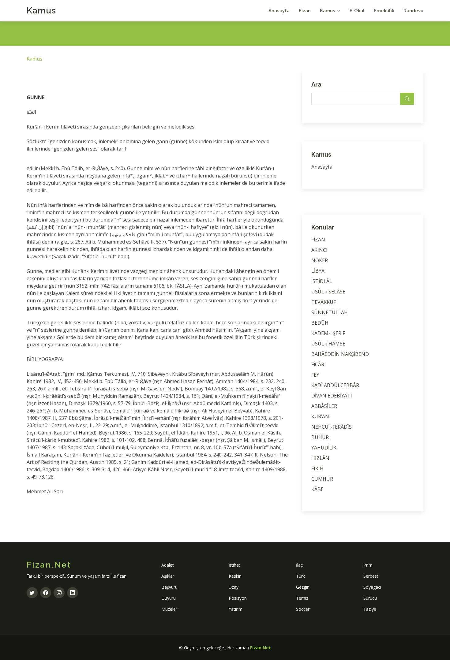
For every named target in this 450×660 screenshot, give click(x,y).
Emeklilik (384, 10)
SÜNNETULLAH (329, 312)
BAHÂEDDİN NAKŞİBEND (340, 354)
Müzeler (169, 609)
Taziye (369, 609)
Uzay (233, 587)
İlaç (299, 565)
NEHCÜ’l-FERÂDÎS (331, 426)
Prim (368, 565)
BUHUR (320, 437)
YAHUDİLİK (323, 447)
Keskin (235, 576)
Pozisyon (238, 598)
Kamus (41, 11)
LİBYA (317, 270)
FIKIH (317, 468)
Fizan (305, 10)
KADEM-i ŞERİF (328, 333)
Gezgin (302, 587)
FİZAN (318, 239)
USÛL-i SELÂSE (328, 291)
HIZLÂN (320, 458)
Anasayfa (279, 10)
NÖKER (319, 260)
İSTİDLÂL (321, 281)
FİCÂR (317, 364)
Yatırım (235, 609)
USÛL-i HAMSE (328, 343)
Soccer (302, 609)
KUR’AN (320, 416)
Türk (300, 576)
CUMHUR (322, 478)
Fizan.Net (260, 648)
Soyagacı (372, 587)
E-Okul (357, 10)
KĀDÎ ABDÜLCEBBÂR (335, 385)
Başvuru (169, 587)
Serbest (370, 576)
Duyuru (168, 598)
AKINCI (319, 250)
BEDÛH (319, 322)
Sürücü (370, 598)
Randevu (413, 10)
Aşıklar (167, 576)
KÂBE (317, 489)
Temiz (302, 598)
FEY (315, 374)
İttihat (234, 565)
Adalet (167, 565)
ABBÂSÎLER (324, 406)
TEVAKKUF (323, 302)
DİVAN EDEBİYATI (331, 395)
